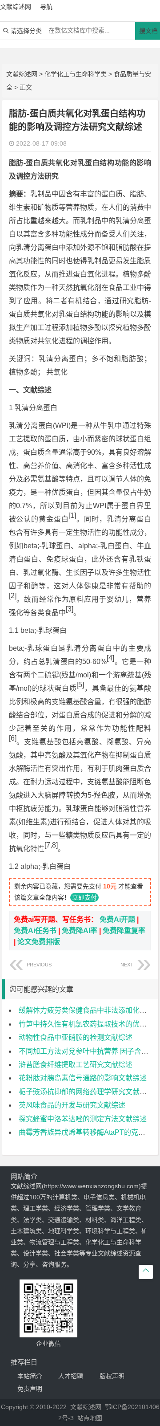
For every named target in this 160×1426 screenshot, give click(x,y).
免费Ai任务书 (35, 930)
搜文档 (148, 30)
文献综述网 (21, 73)
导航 (46, 6)
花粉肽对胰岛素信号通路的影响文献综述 (83, 1078)
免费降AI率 (79, 930)
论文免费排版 (38, 941)
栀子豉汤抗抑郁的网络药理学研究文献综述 (86, 1092)
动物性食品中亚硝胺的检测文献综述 (75, 1037)
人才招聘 (70, 1376)
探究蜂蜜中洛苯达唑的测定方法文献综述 (83, 1119)
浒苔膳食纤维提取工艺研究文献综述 (75, 1064)
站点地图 (89, 1418)
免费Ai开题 (117, 919)
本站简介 (29, 1376)
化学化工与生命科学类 (75, 73)
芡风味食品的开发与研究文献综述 (72, 1105)
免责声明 (29, 1388)
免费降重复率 (124, 930)
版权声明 (112, 1376)
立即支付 (84, 897)
